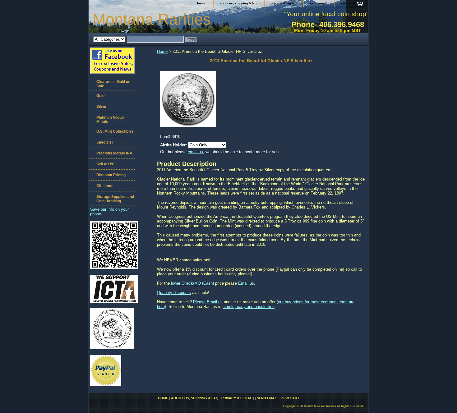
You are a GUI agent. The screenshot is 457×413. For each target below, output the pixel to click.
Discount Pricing (111, 175)
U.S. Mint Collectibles (115, 131)
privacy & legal (282, 3)
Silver (101, 106)
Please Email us (208, 302)
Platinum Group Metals (110, 119)
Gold (100, 96)
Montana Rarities (152, 19)
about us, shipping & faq (238, 3)
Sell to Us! (105, 164)
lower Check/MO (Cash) (192, 283)
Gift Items (104, 186)
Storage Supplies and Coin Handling (115, 199)
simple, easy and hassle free (249, 306)
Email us (246, 283)
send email (318, 3)
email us (195, 151)
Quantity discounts (174, 292)
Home (162, 51)
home (201, 3)
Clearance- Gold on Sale (113, 84)
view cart (348, 3)
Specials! (104, 142)
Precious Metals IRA (114, 153)
